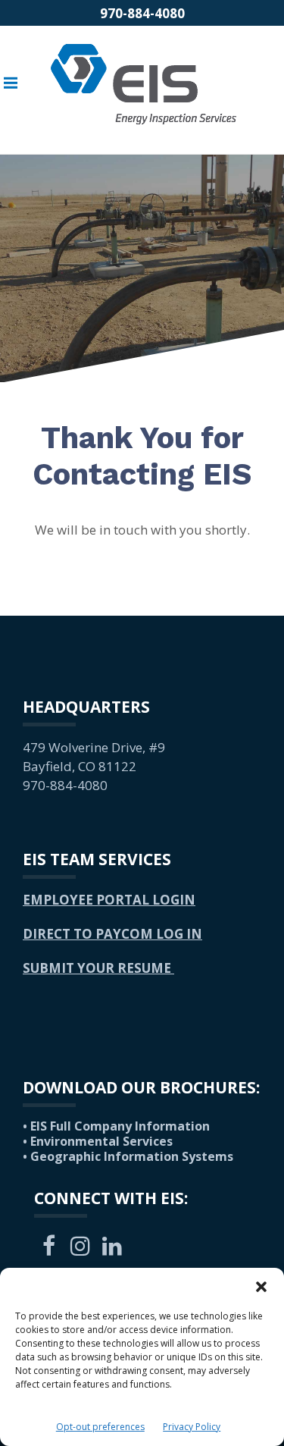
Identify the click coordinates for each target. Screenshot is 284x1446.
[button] (261, 1286)
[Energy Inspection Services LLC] (143, 82)
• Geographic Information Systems (128, 1156)
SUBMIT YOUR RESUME (98, 968)
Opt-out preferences (100, 1426)
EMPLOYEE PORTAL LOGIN (109, 899)
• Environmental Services (98, 1141)
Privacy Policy (191, 1426)
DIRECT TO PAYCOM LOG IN (112, 934)
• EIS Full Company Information (116, 1126)
